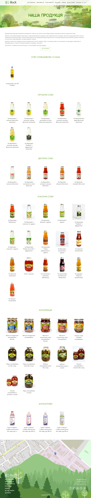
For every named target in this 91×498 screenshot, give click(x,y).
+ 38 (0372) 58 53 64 (81, 479)
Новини (64, 2)
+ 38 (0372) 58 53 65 (81, 481)
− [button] (1, 444)
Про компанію (31, 2)
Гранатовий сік (49, 2)
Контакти (78, 2)
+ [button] (1, 441)
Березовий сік (40, 2)
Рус (82, 2)
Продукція (57, 2)
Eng (85, 2)
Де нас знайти (71, 2)
